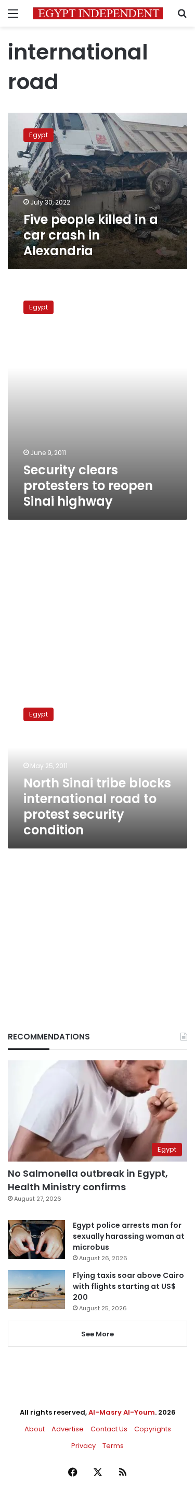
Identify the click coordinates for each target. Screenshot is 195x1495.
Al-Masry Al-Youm (121, 1412)
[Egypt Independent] (98, 13)
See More (97, 1334)
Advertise (67, 1429)
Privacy (83, 1446)
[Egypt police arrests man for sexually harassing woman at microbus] (36, 1239)
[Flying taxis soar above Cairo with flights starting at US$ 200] (36, 1289)
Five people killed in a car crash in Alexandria (90, 235)
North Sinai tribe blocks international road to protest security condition (97, 806)
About (34, 1429)
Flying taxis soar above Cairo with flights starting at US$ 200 (128, 1286)
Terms (113, 1446)
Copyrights (152, 1429)
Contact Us (108, 1429)
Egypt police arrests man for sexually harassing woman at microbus (129, 1236)
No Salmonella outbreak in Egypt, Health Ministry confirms (88, 1180)
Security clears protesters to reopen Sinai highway (88, 485)
